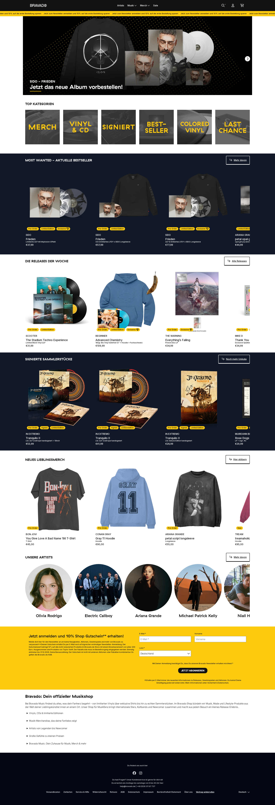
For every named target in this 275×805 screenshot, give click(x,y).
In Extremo (33, 433)
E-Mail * (142, 634)
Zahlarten (67, 792)
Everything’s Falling (177, 340)
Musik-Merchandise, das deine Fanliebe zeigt (53, 720)
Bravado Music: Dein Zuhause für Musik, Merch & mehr (57, 743)
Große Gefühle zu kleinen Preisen (46, 735)
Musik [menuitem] (130, 5)
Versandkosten (53, 792)
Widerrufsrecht (99, 792)
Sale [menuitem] (155, 5)
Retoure (113, 792)
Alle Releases (239, 261)
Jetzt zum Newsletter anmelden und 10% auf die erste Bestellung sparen (44, 13)
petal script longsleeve (179, 538)
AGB (123, 792)
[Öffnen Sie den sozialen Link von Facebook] (134, 773)
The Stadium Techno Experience (47, 340)
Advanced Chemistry (109, 340)
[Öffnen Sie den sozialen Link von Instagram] (141, 773)
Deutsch (242, 792)
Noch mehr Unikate (236, 359)
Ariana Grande (244, 235)
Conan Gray (103, 534)
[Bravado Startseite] (38, 5)
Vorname (198, 634)
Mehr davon (240, 160)
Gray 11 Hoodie (105, 538)
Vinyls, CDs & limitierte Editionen (46, 713)
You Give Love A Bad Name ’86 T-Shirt (50, 538)
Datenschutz (134, 792)
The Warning (173, 335)
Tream (239, 534)
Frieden (31, 239)
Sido (28, 235)
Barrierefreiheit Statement (169, 792)
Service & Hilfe (82, 792)
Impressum (148, 792)
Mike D (239, 335)
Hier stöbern (240, 459)
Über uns (188, 792)
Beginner (101, 335)
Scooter (31, 335)
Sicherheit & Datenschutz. (218, 683)
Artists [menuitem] (120, 5)
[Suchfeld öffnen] (223, 5)
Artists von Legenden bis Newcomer (48, 728)
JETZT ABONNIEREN (192, 670)
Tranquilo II (33, 438)
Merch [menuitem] (143, 5)
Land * (142, 648)
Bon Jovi (31, 534)
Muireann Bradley (246, 433)
